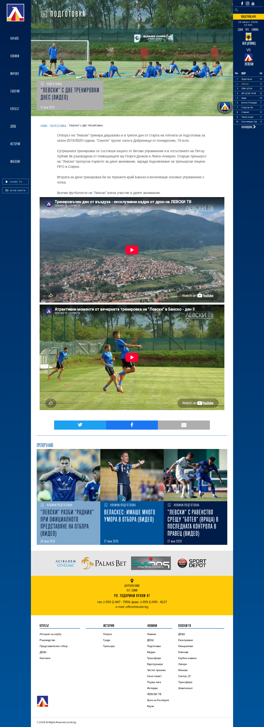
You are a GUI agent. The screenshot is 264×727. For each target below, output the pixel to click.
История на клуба (50, 634)
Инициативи (185, 646)
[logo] (15, 12)
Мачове (14, 73)
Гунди (106, 640)
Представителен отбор (54, 646)
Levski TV (15, 181)
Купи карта (17, 190)
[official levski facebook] (242, 3)
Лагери (182, 664)
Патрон (107, 634)
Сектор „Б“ (184, 676)
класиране (247, 126)
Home (44, 125)
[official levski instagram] (247, 4)
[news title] (68, 475)
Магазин (15, 161)
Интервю (152, 688)
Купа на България (158, 700)
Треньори (109, 646)
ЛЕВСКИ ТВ (154, 694)
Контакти (45, 658)
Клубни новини (187, 658)
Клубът (14, 109)
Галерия (15, 91)
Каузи (150, 706)
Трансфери (154, 658)
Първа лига (154, 682)
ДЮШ (13, 126)
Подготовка (58, 125)
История (15, 144)
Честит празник (156, 670)
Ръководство (47, 640)
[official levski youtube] (253, 3)
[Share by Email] (184, 425)
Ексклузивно (185, 640)
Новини (14, 56)
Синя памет (154, 676)
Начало (14, 38)
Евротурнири (155, 664)
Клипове (183, 652)
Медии (151, 652)
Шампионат (185, 688)
